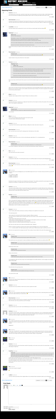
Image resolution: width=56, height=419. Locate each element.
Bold (9, 385)
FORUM (33, 3)
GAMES (9, 3)
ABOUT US (15, 3)
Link (15, 385)
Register (3, 4)
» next (50, 7)
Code (21, 385)
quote (53, 16)
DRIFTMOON (22, 3)
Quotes (20, 385)
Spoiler (22, 385)
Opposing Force (8, 7)
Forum (3, 7)
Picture (13, 385)
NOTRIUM (28, 3)
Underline (11, 385)
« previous (38, 7)
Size (17, 385)
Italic (10, 385)
